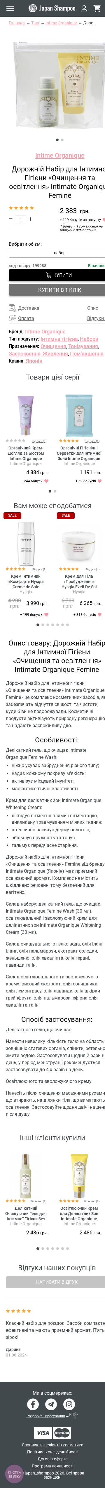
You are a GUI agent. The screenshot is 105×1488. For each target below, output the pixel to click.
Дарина (13, 1349)
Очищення (53, 346)
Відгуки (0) (39, 441)
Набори (89, 339)
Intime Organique (60, 155)
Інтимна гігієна (59, 339)
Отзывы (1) (38, 1201)
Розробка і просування (46, 1416)
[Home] (52, 8)
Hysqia (26, 591)
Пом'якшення (87, 353)
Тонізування (83, 346)
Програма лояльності (52, 1466)
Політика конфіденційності (52, 1452)
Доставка (28, 308)
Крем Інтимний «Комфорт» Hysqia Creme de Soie (26, 581)
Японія (34, 361)
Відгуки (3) (39, 569)
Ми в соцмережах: (52, 1393)
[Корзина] (97, 8)
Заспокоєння (25, 353)
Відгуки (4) (92, 569)
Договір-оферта (53, 1459)
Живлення (55, 353)
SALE (12, 515)
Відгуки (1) (92, 441)
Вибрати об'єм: (25, 244)
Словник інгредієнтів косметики (52, 1445)
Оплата (26, 318)
